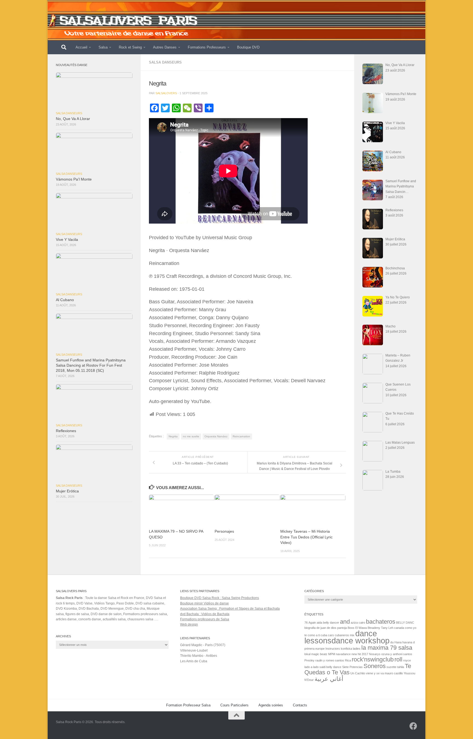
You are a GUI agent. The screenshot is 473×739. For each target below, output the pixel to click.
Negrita (173, 436)
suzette (391, 667)
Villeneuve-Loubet (193, 650)
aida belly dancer (328, 622)
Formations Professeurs (207, 47)
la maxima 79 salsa (386, 647)
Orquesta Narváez (215, 436)
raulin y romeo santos (329, 660)
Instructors (332, 648)
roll (398, 659)
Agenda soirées (270, 705)
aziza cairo (358, 622)
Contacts (300, 705)
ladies (356, 648)
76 (306, 622)
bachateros (380, 621)
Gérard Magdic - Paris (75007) (202, 645)
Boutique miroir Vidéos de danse (204, 603)
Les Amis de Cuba (193, 661)
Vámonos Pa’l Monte (74, 179)
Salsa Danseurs (165, 62)
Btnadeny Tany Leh (380, 627)
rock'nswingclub (373, 659)
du (392, 642)
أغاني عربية (329, 678)
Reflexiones (66, 431)
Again (312, 622)
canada (399, 627)
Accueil (81, 47)
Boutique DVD (248, 47)
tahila (400, 667)
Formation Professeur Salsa (188, 705)
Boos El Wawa (357, 627)
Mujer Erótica (67, 491)
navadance (343, 654)
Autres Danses (165, 47)
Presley (309, 660)
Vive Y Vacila (67, 240)
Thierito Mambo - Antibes (198, 656)
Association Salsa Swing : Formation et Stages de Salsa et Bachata (230, 608)
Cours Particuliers (234, 705)
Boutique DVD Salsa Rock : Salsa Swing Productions (219, 598)
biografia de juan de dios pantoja (325, 627)
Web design (189, 624)
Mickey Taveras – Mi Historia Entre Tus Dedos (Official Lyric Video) (306, 537)
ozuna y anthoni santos (396, 654)
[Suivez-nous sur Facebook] (413, 726)
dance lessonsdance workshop (347, 637)
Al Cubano (65, 300)
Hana (398, 642)
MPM (331, 654)
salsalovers (166, 93)
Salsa (103, 47)
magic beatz (319, 654)
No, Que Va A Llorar (73, 119)
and (345, 621)
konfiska (346, 648)
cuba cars (327, 635)
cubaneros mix (344, 635)
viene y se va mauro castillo (384, 673)
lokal (307, 654)
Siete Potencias (352, 667)
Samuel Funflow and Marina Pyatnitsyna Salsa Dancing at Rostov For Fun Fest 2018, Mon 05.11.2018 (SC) (91, 365)
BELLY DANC (405, 622)
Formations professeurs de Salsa (204, 619)
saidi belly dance (330, 667)
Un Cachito (357, 673)
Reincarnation (241, 436)
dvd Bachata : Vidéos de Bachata (204, 614)
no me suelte (191, 436)
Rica (348, 660)
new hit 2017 (359, 654)
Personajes (224, 531)
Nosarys (374, 654)
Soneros (375, 666)
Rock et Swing (130, 47)
